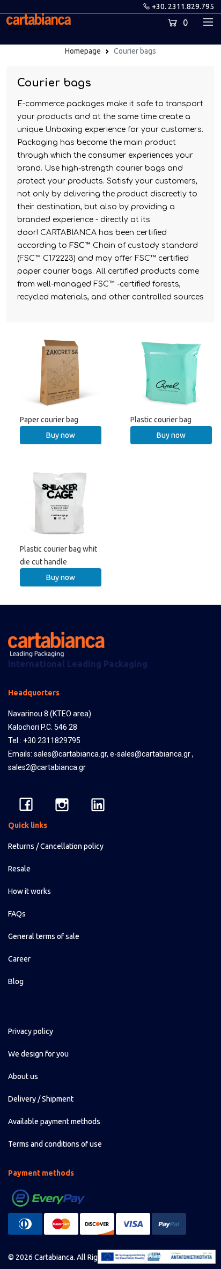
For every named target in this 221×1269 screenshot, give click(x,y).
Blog (16, 981)
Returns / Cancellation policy (56, 846)
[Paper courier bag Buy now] (60, 370)
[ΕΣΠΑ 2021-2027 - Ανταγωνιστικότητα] (157, 1257)
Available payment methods (54, 1121)
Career (19, 959)
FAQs (17, 913)
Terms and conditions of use (55, 1144)
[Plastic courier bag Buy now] (171, 370)
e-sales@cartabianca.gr (150, 754)
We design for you (38, 1054)
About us (23, 1076)
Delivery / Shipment (40, 1099)
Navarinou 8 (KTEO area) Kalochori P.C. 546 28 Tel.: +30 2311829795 (49, 727)
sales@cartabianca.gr (70, 754)
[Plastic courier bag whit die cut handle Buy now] (60, 500)
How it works (29, 891)
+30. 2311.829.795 (183, 6)
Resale (19, 868)
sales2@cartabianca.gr (47, 767)
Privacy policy (30, 1031)
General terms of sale (43, 936)
